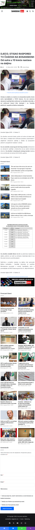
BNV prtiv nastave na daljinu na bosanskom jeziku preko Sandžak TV (26, 422)
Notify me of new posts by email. (10, 504)
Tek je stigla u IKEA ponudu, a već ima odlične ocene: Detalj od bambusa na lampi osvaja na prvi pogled (21, 196)
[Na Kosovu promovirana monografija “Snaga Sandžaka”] (9, 302)
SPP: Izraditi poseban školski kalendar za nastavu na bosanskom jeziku (9, 365)
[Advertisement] (17, 32)
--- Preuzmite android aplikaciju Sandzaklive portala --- (17, 92)
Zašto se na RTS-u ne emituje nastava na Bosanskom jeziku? (9, 422)
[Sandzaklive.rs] (17, 11)
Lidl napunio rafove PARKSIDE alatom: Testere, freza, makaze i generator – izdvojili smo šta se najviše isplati (21, 206)
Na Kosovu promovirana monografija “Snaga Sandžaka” (7, 310)
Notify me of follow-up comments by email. (13, 501)
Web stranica (4, 489)
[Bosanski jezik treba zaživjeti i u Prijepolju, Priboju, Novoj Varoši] (9, 321)
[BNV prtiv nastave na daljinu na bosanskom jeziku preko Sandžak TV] (26, 415)
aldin (3, 67)
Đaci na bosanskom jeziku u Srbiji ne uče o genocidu (26, 383)
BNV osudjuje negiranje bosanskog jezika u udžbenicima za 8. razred (8, 347)
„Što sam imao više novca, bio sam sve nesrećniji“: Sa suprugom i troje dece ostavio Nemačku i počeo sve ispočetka (22, 168)
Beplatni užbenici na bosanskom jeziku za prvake (8, 402)
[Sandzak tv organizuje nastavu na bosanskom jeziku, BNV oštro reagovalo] (26, 432)
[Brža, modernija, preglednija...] (17, 282)
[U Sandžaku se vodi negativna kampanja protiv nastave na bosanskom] (26, 321)
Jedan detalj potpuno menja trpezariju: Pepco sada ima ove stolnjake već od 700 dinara (22, 178)
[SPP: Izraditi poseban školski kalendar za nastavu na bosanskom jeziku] (9, 357)
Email (2, 482)
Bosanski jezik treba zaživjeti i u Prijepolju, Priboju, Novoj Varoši (9, 329)
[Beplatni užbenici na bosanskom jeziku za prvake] (9, 395)
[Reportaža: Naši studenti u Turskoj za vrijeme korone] (9, 432)
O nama (21, 519)
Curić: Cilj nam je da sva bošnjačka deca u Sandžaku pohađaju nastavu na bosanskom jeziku (8, 385)
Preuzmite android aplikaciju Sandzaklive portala (17, 276)
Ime (2, 475)
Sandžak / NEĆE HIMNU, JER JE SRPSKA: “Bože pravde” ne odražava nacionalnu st (26, 347)
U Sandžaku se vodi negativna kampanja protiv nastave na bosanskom (25, 329)
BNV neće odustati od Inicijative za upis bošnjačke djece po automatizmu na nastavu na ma (26, 311)
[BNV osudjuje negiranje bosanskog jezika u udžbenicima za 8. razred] (9, 339)
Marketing (27, 519)
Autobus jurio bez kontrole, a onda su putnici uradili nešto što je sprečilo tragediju (21, 187)
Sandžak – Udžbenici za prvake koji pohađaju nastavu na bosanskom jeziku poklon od (24, 404)
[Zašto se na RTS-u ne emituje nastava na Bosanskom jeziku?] (9, 415)
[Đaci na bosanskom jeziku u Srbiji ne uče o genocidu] (26, 376)
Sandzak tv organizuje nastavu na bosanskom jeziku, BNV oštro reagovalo (26, 440)
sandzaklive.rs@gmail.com (11, 519)
